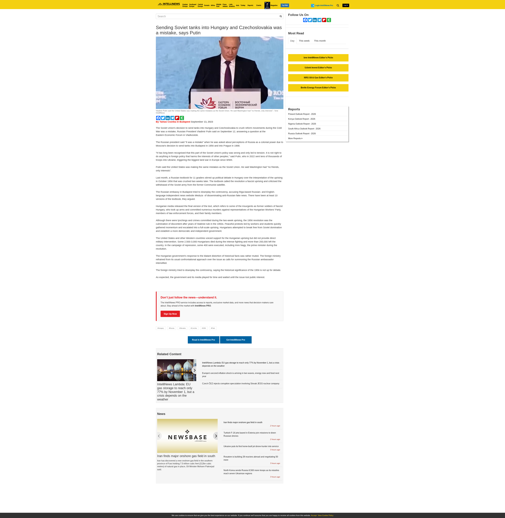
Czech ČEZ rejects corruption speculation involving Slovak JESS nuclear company (240, 383)
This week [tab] (304, 40)
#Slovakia (182, 328)
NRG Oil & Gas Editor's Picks (318, 77)
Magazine (273, 5)
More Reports (294, 138)
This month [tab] (320, 40)
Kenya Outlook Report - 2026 (301, 119)
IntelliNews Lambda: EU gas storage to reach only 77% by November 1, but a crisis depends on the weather (175, 391)
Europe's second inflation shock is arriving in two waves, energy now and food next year (240, 374)
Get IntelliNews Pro (235, 340)
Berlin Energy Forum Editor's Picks (318, 87)
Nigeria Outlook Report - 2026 (302, 124)
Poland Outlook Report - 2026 (302, 114)
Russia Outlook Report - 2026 (302, 133)
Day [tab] (292, 40)
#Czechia (194, 328)
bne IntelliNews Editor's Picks (318, 57)
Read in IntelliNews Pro (203, 340)
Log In (346, 5)
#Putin (213, 328)
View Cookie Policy (325, 515)
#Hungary (161, 328)
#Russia (171, 328)
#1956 (204, 328)
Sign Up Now (170, 313)
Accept (314, 515)
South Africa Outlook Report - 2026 (304, 129)
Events (258, 5)
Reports (250, 5)
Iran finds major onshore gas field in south (186, 456)
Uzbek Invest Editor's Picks (318, 67)
